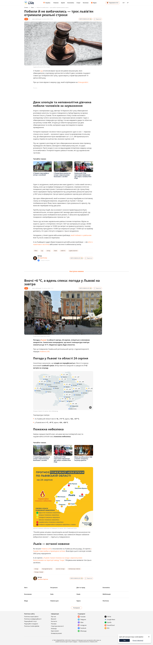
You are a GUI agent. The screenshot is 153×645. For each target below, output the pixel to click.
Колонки (85, 3)
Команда (54, 628)
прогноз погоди (60, 569)
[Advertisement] (62, 92)
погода (36, 569)
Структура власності (57, 626)
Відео (95, 3)
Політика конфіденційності (32, 619)
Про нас (53, 616)
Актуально (54, 587)
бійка (35, 250)
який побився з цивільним (81, 235)
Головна (26, 7)
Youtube (82, 617)
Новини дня (54, 601)
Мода (26, 601)
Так (124, 640)
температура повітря (74, 569)
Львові (43, 340)
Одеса (78, 601)
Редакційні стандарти (31, 624)
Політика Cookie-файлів (31, 626)
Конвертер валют (56, 633)
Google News (111, 619)
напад (48, 250)
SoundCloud (111, 625)
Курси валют (55, 631)
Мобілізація (107, 594)
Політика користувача (31, 616)
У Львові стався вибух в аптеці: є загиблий (41, 174)
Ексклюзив (28, 594)
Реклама (53, 624)
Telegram (83, 619)
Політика (106, 601)
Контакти (54, 621)
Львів (32, 7)
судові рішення (73, 250)
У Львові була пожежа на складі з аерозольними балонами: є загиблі (62, 174)
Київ (51, 594)
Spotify (109, 622)
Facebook (83, 628)
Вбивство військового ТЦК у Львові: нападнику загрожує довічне (83, 458)
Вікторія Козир (42, 258)
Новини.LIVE (44, 351)
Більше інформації (138, 640)
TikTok (109, 617)
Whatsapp (83, 631)
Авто (25, 587)
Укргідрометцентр (47, 569)
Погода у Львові (38, 572)
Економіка (70, 3)
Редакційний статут (30, 621)
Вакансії (53, 619)
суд (41, 71)
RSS (108, 628)
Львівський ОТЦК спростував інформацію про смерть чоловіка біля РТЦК (82, 175)
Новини (55, 3)
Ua (123, 2)
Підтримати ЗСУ (113, 2)
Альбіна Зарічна (43, 579)
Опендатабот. (83, 82)
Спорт (78, 3)
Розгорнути (76, 608)
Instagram (83, 625)
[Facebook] (39, 260)
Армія (63, 3)
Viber (82, 622)
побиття (63, 250)
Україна (47, 3)
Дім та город (80, 587)
